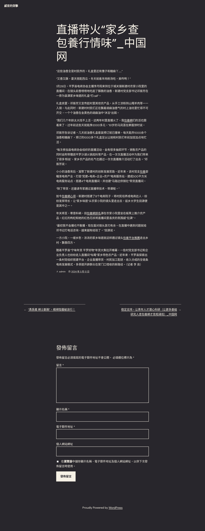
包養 (142, 171)
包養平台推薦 (131, 238)
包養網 (128, 120)
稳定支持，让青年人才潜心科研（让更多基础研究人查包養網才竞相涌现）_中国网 (149, 312)
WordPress (116, 507)
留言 (60, 365)
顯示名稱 (62, 409)
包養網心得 (69, 196)
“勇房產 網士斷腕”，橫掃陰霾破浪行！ (51, 309)
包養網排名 (94, 213)
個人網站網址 (64, 444)
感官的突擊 (11, 6)
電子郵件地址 (65, 427)
